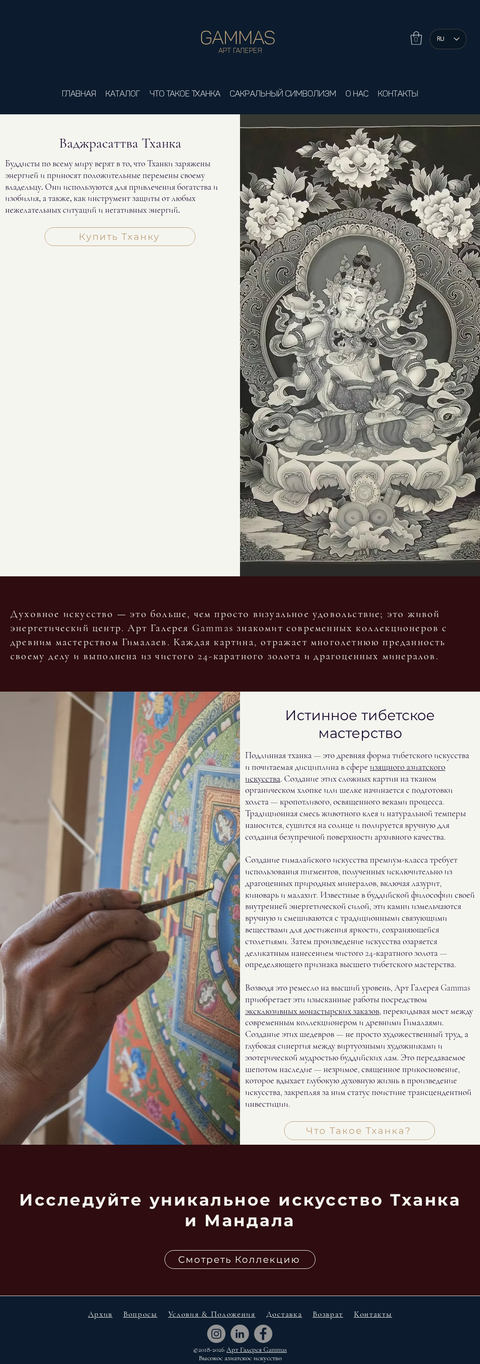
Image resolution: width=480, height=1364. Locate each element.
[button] (416, 38)
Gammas (240, 37)
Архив (100, 1314)
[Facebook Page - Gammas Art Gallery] (263, 1334)
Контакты (373, 1314)
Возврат (328, 1314)
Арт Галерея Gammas (256, 1349)
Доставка (284, 1314)
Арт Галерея (240, 50)
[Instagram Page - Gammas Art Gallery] (216, 1334)
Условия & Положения (211, 1314)
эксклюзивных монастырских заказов (312, 1011)
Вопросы (140, 1314)
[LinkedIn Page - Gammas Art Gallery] (240, 1334)
